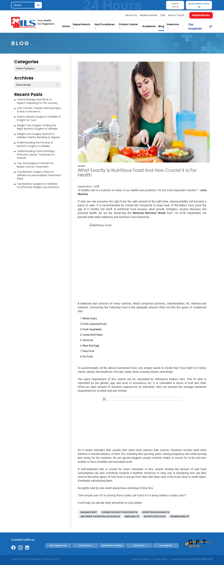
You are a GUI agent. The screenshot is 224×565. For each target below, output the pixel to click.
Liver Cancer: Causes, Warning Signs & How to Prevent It (39, 109)
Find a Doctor (85, 545)
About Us (131, 15)
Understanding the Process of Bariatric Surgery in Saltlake (35, 144)
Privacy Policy (160, 559)
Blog (161, 26)
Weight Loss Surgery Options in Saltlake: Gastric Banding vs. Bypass (38, 135)
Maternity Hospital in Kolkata (100, 516)
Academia (149, 26)
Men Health (132, 516)
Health (82, 166)
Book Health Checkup (112, 545)
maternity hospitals (138, 205)
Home (66, 26)
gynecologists (132, 458)
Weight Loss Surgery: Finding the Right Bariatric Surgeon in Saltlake (37, 127)
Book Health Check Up (199, 5)
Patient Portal (175, 5)
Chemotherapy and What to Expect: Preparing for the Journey (37, 101)
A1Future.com (204, 559)
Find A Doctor (201, 15)
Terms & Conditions (141, 559)
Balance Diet (89, 512)
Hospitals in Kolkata (155, 512)
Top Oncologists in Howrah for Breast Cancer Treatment (35, 164)
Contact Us (139, 545)
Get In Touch (176, 15)
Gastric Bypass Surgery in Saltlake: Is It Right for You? (39, 118)
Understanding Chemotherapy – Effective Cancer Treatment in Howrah (37, 154)
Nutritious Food (155, 516)
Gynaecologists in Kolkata (119, 512)
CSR (162, 15)
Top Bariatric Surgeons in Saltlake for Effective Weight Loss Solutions (38, 185)
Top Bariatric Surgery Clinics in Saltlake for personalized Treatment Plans (39, 175)
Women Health (179, 516)
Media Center (148, 15)
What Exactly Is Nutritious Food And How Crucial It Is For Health (137, 172)
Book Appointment (58, 545)
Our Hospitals (195, 26)
